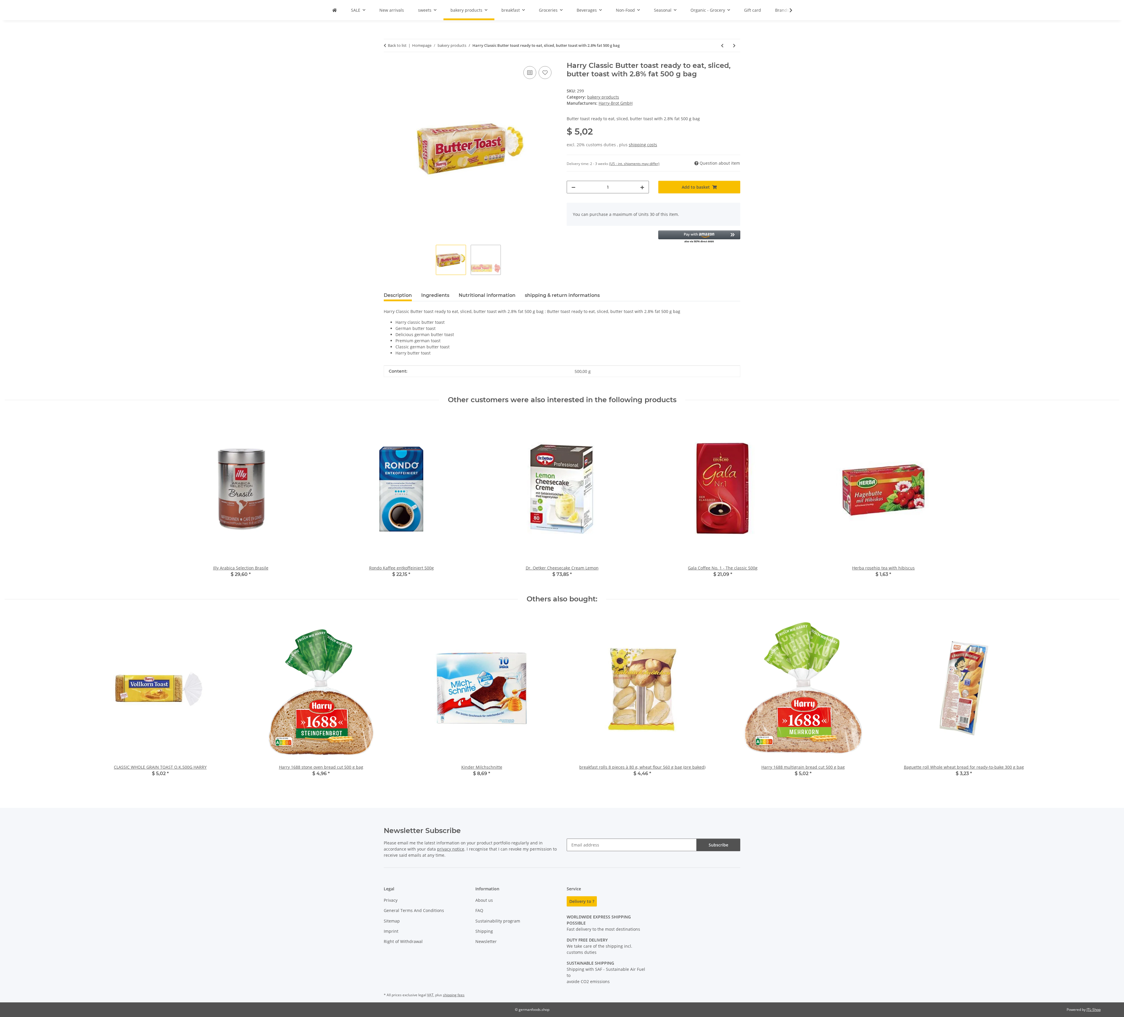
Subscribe (718, 845)
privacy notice (450, 849)
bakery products (603, 97)
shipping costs (643, 144)
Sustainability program (497, 921)
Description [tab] (398, 295)
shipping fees (454, 994)
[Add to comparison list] (529, 72)
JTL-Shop (1094, 1009)
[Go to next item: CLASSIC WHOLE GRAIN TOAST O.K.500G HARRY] (734, 45)
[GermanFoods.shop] (334, 10)
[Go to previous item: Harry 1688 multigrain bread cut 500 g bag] (722, 45)
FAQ (479, 910)
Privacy (390, 900)
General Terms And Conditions (414, 910)
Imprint (391, 931)
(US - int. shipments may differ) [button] (634, 163)
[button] (787, 10)
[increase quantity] (642, 187)
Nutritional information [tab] (487, 295)
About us (484, 900)
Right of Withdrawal (403, 941)
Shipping (484, 931)
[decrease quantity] (573, 187)
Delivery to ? (581, 901)
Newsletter (486, 941)
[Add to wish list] (545, 72)
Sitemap (392, 921)
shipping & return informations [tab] (562, 295)
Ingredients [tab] (435, 295)
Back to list (397, 45)
